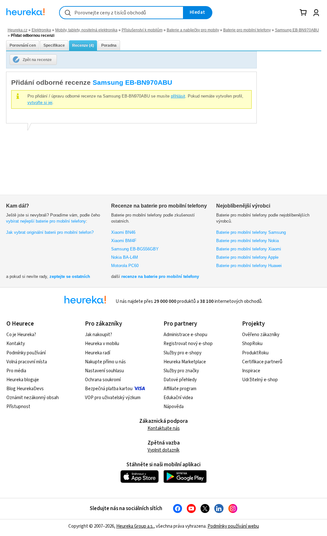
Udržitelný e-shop (260, 379)
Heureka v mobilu (102, 343)
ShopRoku (252, 343)
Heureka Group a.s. (135, 526)
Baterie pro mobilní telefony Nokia (247, 240)
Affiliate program (180, 388)
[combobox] (121, 12)
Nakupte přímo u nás (105, 362)
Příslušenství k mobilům (142, 30)
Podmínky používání (26, 353)
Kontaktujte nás (164, 428)
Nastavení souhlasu (104, 370)
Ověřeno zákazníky (260, 334)
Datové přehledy (180, 379)
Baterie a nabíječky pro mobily (193, 30)
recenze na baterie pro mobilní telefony (160, 276)
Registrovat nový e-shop (188, 343)
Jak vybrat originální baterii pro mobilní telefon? (50, 232)
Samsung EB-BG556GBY (135, 249)
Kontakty (15, 343)
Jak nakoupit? (98, 334)
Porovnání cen (23, 45)
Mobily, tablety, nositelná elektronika (86, 30)
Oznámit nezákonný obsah (32, 397)
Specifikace (54, 45)
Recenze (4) (83, 45)
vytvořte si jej (39, 102)
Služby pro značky (181, 370)
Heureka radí (97, 353)
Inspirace (251, 370)
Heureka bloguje (22, 379)
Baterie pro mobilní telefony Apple (247, 257)
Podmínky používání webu (233, 526)
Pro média (16, 370)
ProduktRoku (255, 353)
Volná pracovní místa (26, 362)
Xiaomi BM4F (123, 240)
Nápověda (174, 406)
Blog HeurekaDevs (25, 388)
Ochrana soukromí (103, 379)
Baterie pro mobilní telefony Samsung (251, 232)
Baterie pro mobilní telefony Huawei (249, 265)
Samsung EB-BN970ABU (297, 30)
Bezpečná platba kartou (109, 388)
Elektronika (41, 30)
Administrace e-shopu (185, 334)
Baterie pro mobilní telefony (247, 30)
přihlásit (178, 96)
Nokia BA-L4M (124, 257)
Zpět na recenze (37, 60)
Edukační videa (178, 397)
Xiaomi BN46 (123, 232)
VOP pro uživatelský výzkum (113, 397)
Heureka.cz (17, 30)
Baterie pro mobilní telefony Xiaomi (248, 249)
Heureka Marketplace (185, 362)
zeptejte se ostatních (69, 276)
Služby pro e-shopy (183, 353)
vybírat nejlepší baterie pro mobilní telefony (46, 221)
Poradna (109, 45)
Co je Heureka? (21, 334)
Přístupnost (18, 406)
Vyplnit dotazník (163, 450)
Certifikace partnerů (262, 362)
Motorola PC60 (125, 265)
